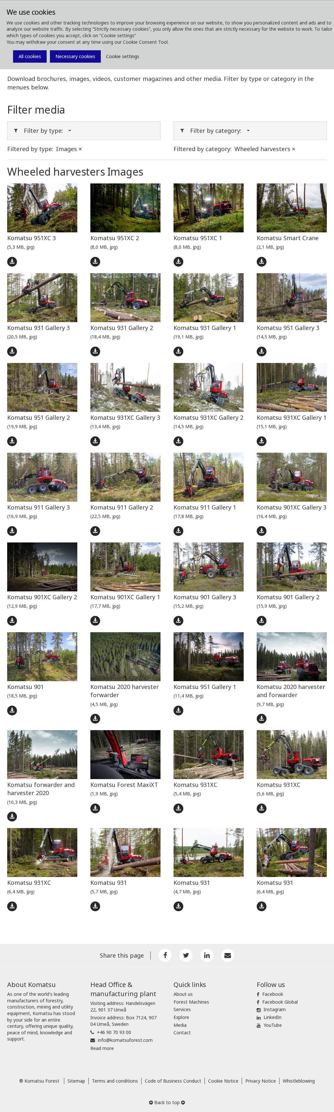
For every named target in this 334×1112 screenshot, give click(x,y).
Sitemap (76, 1081)
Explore (181, 1017)
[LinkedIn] (206, 955)
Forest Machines (191, 1002)
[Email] (227, 955)
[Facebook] (165, 955)
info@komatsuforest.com (125, 1040)
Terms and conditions (115, 1081)
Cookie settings (122, 56)
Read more (102, 1048)
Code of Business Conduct (173, 1081)
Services (182, 1009)
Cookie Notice (223, 1081)
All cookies (30, 56)
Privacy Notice (260, 1081)
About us (183, 994)
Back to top (167, 1102)
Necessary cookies (75, 56)
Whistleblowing (299, 1081)
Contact (182, 1032)
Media (180, 1025)
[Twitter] (185, 955)
